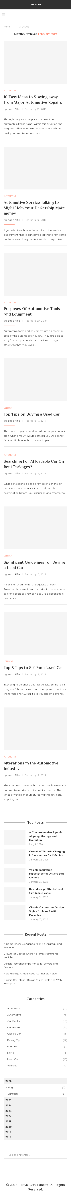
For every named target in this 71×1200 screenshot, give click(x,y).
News (37, 1052)
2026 (8, 1080)
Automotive (37, 1014)
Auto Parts (37, 1008)
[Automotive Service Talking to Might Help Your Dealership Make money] (35, 168)
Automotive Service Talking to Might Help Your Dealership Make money (34, 207)
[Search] (67, 15)
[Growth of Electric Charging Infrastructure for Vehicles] (14, 856)
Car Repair (37, 1027)
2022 (8, 1116)
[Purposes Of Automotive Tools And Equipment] (35, 274)
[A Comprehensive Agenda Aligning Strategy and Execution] (14, 837)
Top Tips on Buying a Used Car (32, 414)
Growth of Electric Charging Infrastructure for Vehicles (47, 853)
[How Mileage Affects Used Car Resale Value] (14, 894)
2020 (8, 1126)
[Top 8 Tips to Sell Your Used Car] (35, 633)
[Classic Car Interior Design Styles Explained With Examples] (14, 912)
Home (7, 26)
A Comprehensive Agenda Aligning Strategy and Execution (45, 836)
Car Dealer (37, 1021)
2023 (8, 1110)
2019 (8, 1132)
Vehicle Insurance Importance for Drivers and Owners (46, 873)
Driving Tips (37, 1040)
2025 (8, 1100)
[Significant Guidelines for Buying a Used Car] (35, 527)
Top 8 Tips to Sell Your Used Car (33, 667)
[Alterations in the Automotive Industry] (35, 728)
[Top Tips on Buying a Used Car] (35, 379)
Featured (37, 1046)
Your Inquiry (35, 4)
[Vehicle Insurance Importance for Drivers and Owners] (14, 875)
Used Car (37, 1059)
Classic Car (37, 1033)
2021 (8, 1121)
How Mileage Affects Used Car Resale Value (46, 890)
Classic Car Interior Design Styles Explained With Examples (46, 911)
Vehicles (37, 1065)
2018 (8, 1137)
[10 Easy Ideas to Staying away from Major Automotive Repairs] (35, 62)
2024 (8, 1105)
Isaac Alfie (13, 109)
